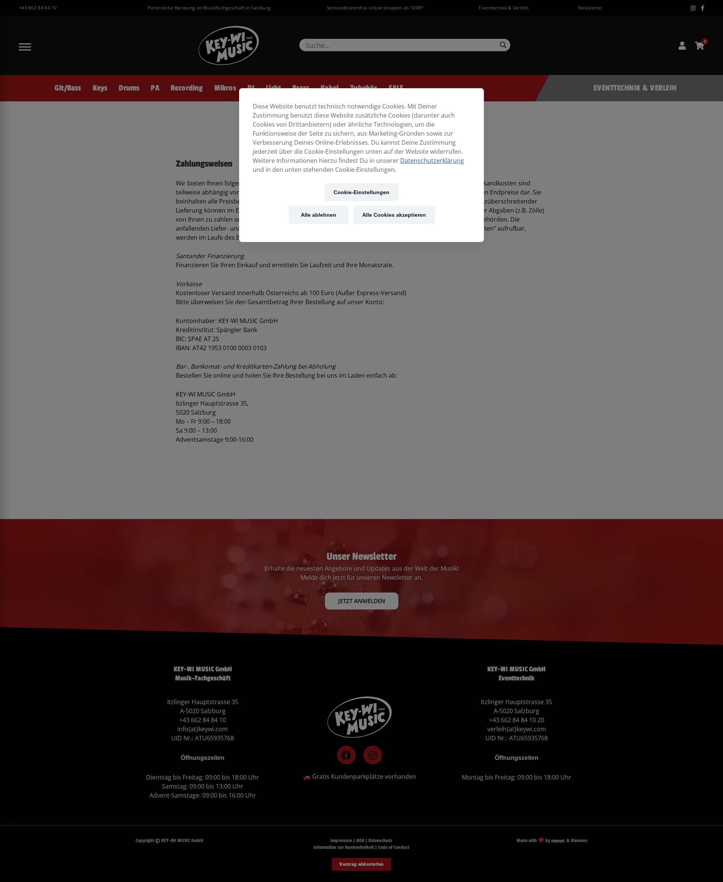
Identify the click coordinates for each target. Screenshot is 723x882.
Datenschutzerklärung (432, 160)
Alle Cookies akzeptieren (394, 214)
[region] (361, 165)
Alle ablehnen (318, 214)
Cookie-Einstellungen (361, 192)
